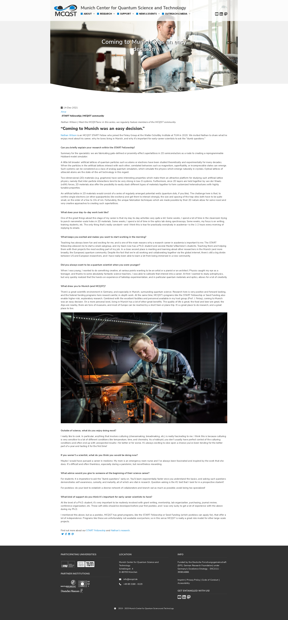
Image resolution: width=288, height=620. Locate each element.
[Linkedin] (221, 14)
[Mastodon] (225, 14)
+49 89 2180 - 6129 (132, 584)
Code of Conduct (210, 579)
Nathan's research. (120, 530)
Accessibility (184, 583)
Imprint (181, 579)
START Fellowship (96, 530)
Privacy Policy (194, 579)
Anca (63, 111)
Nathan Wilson (69, 135)
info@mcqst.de (130, 579)
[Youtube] (216, 14)
